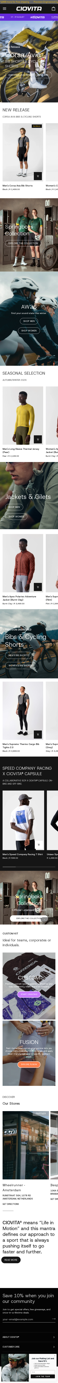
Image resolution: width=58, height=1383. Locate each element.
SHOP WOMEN (29, 330)
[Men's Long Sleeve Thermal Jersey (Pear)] (23, 415)
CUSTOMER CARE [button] (11, 1347)
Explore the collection (29, 918)
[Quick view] (38, 176)
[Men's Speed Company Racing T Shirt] (23, 820)
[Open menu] (7, 8)
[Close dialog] (54, 1356)
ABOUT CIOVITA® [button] (11, 1337)
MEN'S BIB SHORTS (19, 655)
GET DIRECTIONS (11, 1223)
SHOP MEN (29, 321)
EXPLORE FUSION (29, 1084)
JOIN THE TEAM (43, 1376)
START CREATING (29, 1014)
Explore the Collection (23, 243)
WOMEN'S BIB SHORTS (21, 665)
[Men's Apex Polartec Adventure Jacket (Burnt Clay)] (23, 563)
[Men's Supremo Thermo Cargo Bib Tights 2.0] (23, 711)
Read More (11, 1279)
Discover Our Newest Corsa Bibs (28, 75)
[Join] (52, 1319)
